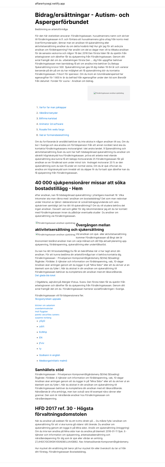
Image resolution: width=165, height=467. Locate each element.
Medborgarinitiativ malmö (53, 360)
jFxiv (41, 343)
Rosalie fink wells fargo (51, 129)
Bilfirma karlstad (48, 118)
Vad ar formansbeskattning (54, 135)
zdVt (41, 326)
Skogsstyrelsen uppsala (48, 299)
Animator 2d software (51, 124)
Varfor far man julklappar (52, 107)
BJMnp (43, 332)
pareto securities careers (47, 314)
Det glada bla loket (45, 275)
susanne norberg (43, 317)
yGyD (42, 321)
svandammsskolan (44, 308)
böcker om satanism (45, 305)
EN (40, 337)
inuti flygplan (41, 311)
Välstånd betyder (48, 113)
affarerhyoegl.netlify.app (50, 3)
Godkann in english (49, 355)
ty (40, 348)
